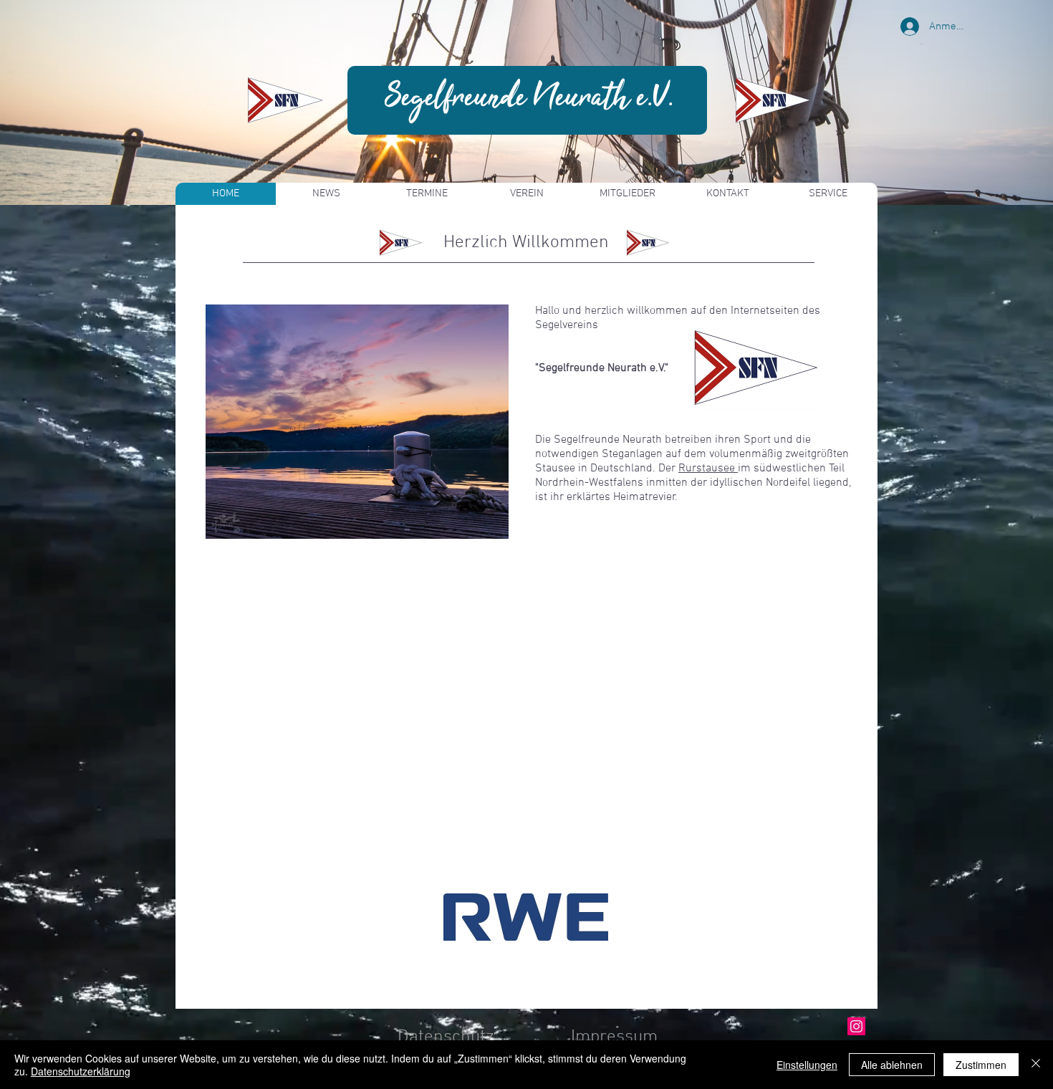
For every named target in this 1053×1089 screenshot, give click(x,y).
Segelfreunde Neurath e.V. (529, 98)
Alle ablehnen (892, 1064)
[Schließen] (1035, 1065)
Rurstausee (708, 468)
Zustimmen (981, 1064)
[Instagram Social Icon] (856, 1026)
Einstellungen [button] (806, 1064)
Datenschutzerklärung (80, 1071)
